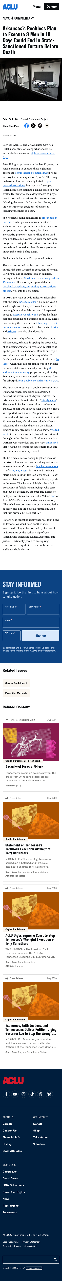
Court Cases (10, 1178)
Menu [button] (37, 6)
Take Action (40, 1137)
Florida (54, 327)
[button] (40, 126)
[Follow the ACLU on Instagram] (23, 1094)
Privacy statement (31, 1241)
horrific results (27, 301)
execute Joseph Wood (25, 314)
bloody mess (48, 400)
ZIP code (9, 633)
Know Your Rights (14, 1192)
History (7, 1144)
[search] (55, 1260)
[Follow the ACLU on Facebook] (6, 1094)
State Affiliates (12, 1150)
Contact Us (10, 1130)
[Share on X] (33, 126)
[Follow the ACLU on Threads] (40, 1094)
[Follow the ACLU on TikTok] (32, 1094)
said (53, 496)
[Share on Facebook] (26, 126)
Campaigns (10, 1171)
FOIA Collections (13, 1185)
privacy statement (46, 650)
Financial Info (11, 1137)
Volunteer (39, 1144)
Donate (52, 6)
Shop (36, 1130)
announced (51, 442)
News (6, 1198)
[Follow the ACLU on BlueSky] (49, 1094)
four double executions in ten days (38, 380)
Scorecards (10, 1212)
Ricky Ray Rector (18, 470)
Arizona (11, 331)
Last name (34, 606)
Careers (7, 1123)
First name (10, 606)
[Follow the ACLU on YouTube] (15, 1094)
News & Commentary (17, 19)
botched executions (47, 466)
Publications (11, 1205)
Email (7, 620)
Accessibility (30, 1246)
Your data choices (12, 1246)
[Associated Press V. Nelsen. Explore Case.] (31, 753)
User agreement (11, 1241)
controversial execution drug (31, 172)
